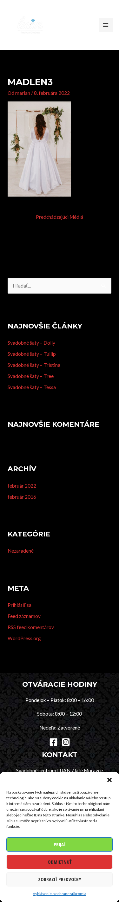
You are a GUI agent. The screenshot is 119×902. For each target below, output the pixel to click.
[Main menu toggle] (106, 25)
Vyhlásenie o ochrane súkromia (59, 893)
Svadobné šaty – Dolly (31, 343)
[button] (109, 780)
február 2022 (22, 486)
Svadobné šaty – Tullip (32, 354)
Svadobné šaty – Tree (31, 376)
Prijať (60, 844)
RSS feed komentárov (31, 627)
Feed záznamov (24, 616)
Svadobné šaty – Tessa (32, 387)
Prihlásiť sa (19, 605)
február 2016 (22, 497)
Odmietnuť (59, 862)
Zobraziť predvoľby (59, 879)
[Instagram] (66, 742)
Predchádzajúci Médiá (59, 217)
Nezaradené (21, 551)
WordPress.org (24, 638)
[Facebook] (53, 742)
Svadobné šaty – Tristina (34, 365)
